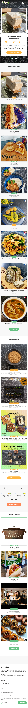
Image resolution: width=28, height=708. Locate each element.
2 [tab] (12, 58)
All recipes (14, 329)
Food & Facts (5, 687)
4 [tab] (15, 58)
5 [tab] (16, 58)
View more (14, 648)
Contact (3, 688)
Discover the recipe (14, 52)
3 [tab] (12, 499)
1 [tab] (11, 58)
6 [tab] (16, 499)
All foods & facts (14, 478)
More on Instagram (14, 504)
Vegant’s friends (5, 683)
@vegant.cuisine (13, 695)
